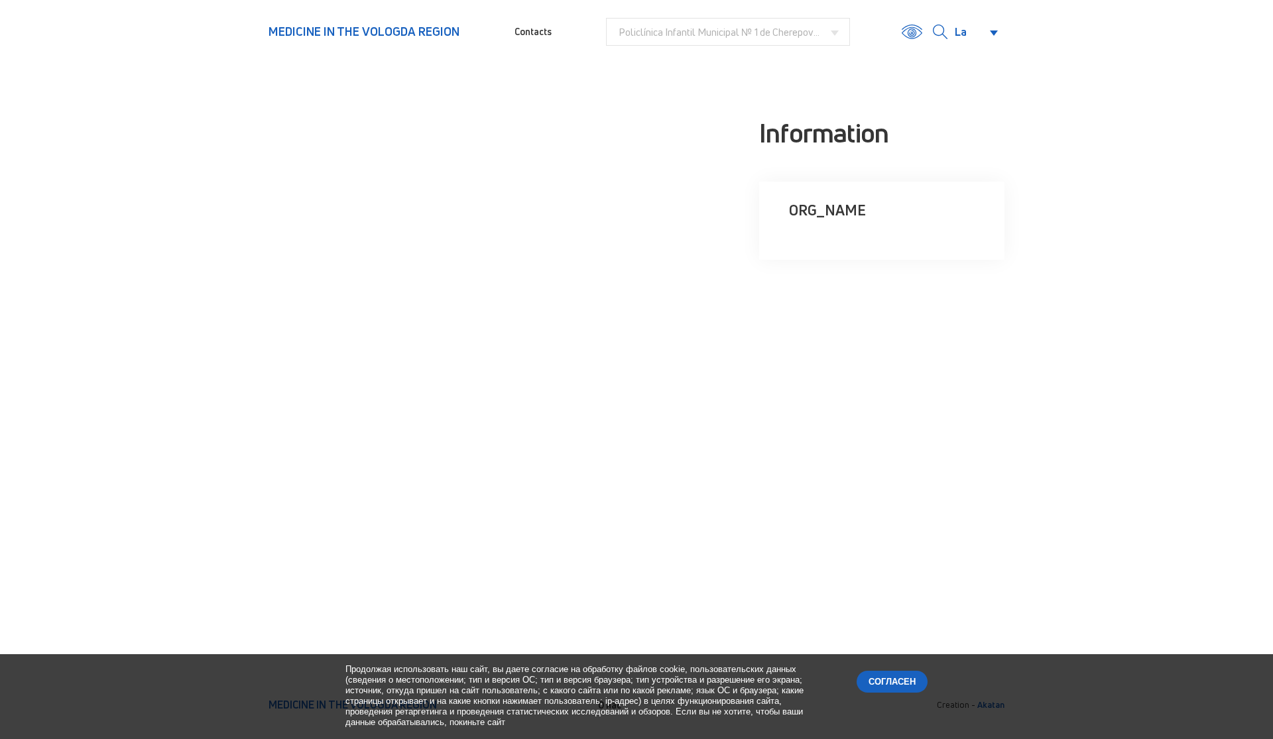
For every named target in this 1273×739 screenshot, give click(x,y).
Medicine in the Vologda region (364, 31)
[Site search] (940, 32)
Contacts (533, 31)
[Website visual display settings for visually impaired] (912, 32)
